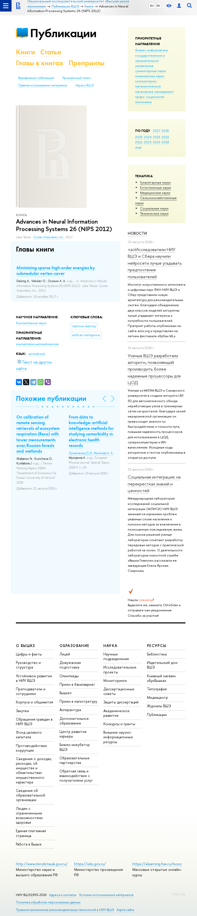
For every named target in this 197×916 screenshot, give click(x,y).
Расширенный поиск (76, 78)
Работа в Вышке (29, 844)
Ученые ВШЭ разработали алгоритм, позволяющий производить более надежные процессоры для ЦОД (154, 369)
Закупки (22, 710)
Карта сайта (125, 910)
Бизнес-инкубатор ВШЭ (75, 747)
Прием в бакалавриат (77, 684)
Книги (25, 51)
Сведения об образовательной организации (30, 795)
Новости (137, 233)
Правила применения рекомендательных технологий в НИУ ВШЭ (65, 910)
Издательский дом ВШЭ (162, 665)
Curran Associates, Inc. (48, 237)
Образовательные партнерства (75, 760)
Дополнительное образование (74, 720)
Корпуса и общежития (34, 702)
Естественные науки (155, 187)
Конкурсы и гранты (119, 723)
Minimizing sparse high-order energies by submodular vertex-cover (55, 270)
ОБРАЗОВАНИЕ (74, 645)
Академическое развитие (116, 713)
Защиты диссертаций (121, 702)
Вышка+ (66, 692)
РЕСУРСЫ (156, 645)
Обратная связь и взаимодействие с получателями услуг (76, 776)
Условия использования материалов (106, 895)
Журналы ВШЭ (159, 705)
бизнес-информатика (151, 50)
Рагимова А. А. (103, 453)
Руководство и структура (28, 665)
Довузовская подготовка (70, 665)
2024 (148, 137)
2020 (148, 142)
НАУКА (110, 645)
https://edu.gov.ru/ (90, 863)
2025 (139, 137)
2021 (139, 142)
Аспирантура (70, 709)
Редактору (178, 893)
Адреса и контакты (62, 895)
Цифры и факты (29, 654)
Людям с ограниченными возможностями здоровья (29, 815)
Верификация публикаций (36, 78)
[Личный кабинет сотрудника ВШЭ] (179, 6)
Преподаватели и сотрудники (30, 691)
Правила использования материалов (42, 85)
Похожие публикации (51, 398)
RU (152, 5)
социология (155, 96)
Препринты (86, 62)
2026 (165, 130)
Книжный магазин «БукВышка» (161, 678)
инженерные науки (149, 76)
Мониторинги (115, 680)
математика (144, 91)
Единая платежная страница (31, 833)
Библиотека (157, 654)
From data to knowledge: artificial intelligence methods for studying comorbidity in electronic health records (91, 431)
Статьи (50, 51)
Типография (157, 688)
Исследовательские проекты (119, 669)
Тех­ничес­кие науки (154, 213)
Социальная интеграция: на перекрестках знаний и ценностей (154, 483)
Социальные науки (154, 208)
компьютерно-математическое (148, 83)
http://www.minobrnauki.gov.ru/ (42, 863)
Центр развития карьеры (73, 734)
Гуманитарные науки (155, 182)
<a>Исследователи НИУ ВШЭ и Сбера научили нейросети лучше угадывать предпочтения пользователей (155, 262)
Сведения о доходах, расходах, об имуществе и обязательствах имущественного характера (34, 770)
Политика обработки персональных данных (48, 902)
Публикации (63, 33)
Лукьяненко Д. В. (80, 453)
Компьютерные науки (31, 323)
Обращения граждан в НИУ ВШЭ (34, 721)
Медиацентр (157, 697)
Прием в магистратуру (78, 701)
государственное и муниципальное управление (150, 60)
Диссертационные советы (118, 691)
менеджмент (164, 91)
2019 (156, 142)
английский (37, 354)
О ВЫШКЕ (25, 645)
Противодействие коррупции (31, 748)
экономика (143, 101)
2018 (165, 142)
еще (138, 147)
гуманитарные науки (150, 70)
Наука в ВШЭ (84, 85)
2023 (156, 137)
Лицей (65, 654)
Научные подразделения (116, 656)
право (140, 96)
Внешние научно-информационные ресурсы (118, 737)
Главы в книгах (39, 62)
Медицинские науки (155, 192)
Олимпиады (69, 675)
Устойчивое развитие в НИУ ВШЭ (34, 678)
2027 (156, 130)
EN (158, 5)
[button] (37, 406)
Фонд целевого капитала (29, 734)
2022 (165, 137)
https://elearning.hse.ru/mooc (157, 863)
